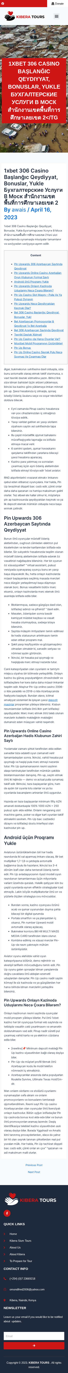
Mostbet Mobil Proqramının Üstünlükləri (38, 343)
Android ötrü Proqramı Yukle (31, 281)
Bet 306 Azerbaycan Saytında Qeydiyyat (39, 330)
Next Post (34, 1172)
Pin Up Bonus (22, 347)
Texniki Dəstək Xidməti (28, 334)
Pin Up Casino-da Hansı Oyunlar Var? (37, 339)
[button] (56, 16)
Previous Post (34, 1165)
